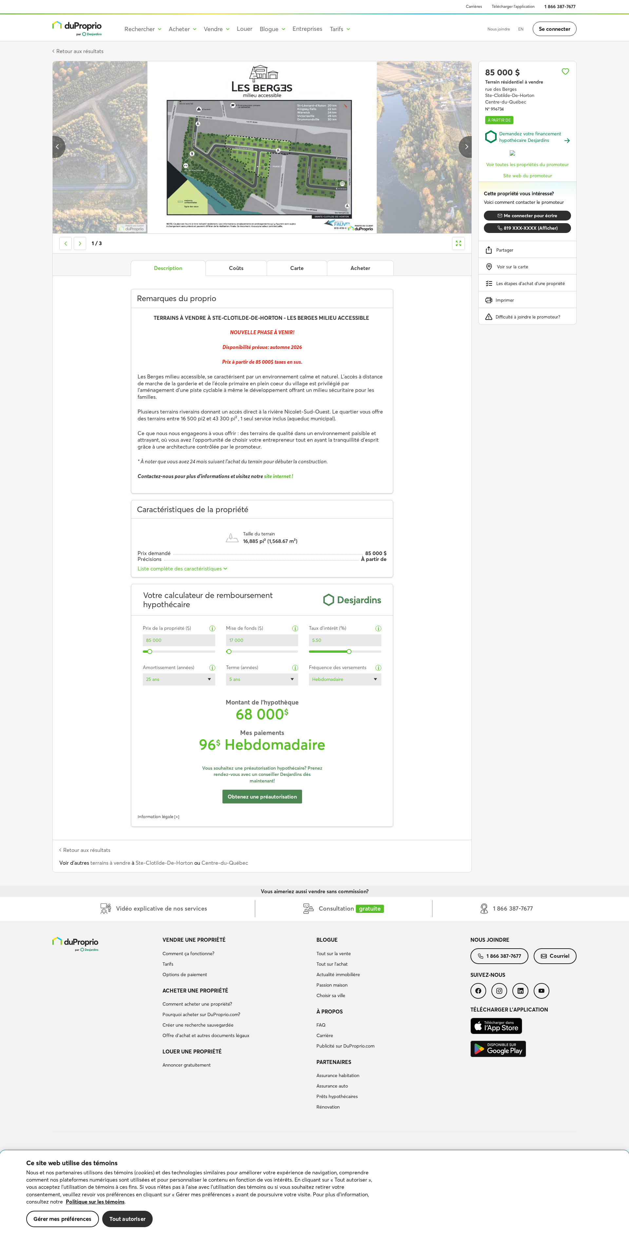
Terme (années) (242, 667)
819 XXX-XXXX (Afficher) (531, 228)
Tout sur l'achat (332, 964)
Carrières (474, 6)
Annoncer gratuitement (186, 1065)
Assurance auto (332, 1086)
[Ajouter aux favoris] (565, 71)
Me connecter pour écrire (530, 216)
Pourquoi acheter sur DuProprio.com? (201, 1014)
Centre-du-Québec (224, 862)
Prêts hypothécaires (337, 1096)
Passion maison (332, 985)
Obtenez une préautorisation (262, 796)
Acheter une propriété (195, 990)
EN (521, 29)
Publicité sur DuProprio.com (345, 1046)
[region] (314, 1192)
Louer (244, 28)
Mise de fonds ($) (244, 628)
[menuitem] (236, 958)
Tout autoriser (127, 1218)
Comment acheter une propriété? (197, 1004)
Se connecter (554, 29)
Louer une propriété (192, 1051)
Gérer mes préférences (62, 1218)
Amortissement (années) (168, 667)
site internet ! (279, 476)
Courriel (559, 956)
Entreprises (307, 28)
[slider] (149, 651)
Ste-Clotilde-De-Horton (164, 862)
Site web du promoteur (527, 175)
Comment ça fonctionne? (188, 953)
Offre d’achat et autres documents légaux (205, 1035)
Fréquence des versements (337, 667)
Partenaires (333, 1062)
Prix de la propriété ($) (167, 628)
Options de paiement (184, 974)
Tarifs (167, 964)
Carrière (324, 1035)
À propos (329, 1011)
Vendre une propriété (194, 939)
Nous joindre (498, 29)
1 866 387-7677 (560, 7)
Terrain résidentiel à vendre (514, 82)
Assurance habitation (337, 1075)
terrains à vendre (110, 862)
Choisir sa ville (330, 995)
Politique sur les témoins (95, 1201)
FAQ (321, 1025)
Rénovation (328, 1107)
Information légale (155, 816)
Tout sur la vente (333, 953)
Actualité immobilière (338, 974)
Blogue (327, 939)
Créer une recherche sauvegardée (198, 1025)
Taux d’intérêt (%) (327, 628)
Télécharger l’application (513, 6)
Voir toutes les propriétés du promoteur (527, 164)
